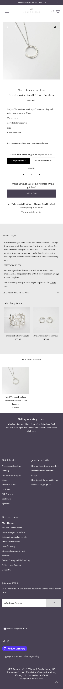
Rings (4, 480)
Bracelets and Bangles (11, 475)
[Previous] (7, 27)
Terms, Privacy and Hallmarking (16, 560)
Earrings (5, 470)
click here (31, 431)
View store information (31, 212)
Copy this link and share (37, 142)
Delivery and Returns (11, 565)
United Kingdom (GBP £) (18, 628)
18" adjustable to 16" (18, 160)
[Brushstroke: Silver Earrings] (46, 320)
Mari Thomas (8, 523)
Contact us (6, 569)
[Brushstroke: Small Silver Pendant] (15, 380)
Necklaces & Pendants (11, 466)
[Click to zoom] (55, 27)
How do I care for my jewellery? (45, 466)
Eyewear (6, 503)
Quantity (31, 168)
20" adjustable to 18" (43, 160)
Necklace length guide (41, 484)
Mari (19, 109)
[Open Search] (52, 11)
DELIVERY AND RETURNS (16, 292)
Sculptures (6, 498)
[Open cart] (58, 11)
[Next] (15, 27)
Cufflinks (6, 489)
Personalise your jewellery (13, 532)
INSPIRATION (9, 235)
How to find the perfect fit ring (44, 480)
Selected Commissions (12, 527)
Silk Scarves (7, 494)
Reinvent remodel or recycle (14, 537)
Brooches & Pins (9, 484)
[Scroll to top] (56, 682)
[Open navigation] (9, 11)
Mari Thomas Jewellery (29, 656)
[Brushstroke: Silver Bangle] (17, 320)
